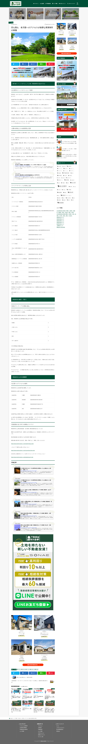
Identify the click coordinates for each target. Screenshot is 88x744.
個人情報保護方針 (59, 729)
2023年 (64, 166)
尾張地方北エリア (60, 217)
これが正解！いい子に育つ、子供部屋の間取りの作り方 (69, 149)
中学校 (19, 669)
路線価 (61, 202)
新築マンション (66, 195)
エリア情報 (55, 3)
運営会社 (58, 731)
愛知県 (71, 192)
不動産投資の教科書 (23, 729)
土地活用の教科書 (23, 727)
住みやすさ (69, 177)
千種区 (63, 182)
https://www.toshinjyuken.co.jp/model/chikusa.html (22, 443)
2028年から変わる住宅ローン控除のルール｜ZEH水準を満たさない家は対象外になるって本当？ (67, 156)
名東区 (71, 186)
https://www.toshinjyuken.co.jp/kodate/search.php (22, 457)
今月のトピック (63, 3)
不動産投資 (48, 3)
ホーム (57, 725)
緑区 (69, 200)
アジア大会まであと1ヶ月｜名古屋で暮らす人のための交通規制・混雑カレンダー (67, 143)
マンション (66, 170)
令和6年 (63, 177)
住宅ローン (60, 180)
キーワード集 (40, 736)
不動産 (59, 173)
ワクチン (72, 170)
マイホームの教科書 (23, 725)
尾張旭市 (32, 669)
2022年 (59, 166)
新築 (58, 195)
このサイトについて (71, 3)
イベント (60, 168)
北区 (59, 182)
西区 (73, 200)
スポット (72, 168)
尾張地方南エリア (60, 222)
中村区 (70, 175)
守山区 (64, 189)
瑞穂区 (64, 200)
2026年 (69, 166)
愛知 (65, 192)
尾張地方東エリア (60, 219)
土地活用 (42, 3)
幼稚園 (37, 669)
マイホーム (36, 3)
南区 (68, 182)
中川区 (65, 175)
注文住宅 (69, 197)
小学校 (28, 669)
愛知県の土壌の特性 (61, 227)
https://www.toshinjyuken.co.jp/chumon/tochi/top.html (23, 450)
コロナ (66, 168)
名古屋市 (63, 186)
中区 (72, 173)
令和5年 (59, 177)
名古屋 (74, 182)
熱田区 (59, 200)
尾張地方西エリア (60, 220)
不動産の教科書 (43, 741)
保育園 (23, 669)
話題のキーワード (41, 734)
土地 (75, 186)
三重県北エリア (60, 225)
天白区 (59, 189)
